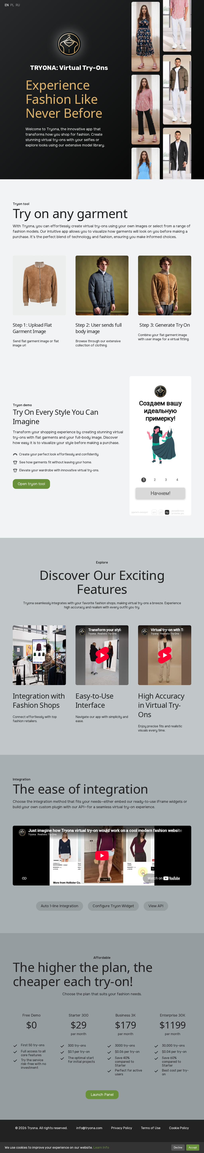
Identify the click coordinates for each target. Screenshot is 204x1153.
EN (7, 5)
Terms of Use (150, 1128)
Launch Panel (102, 1094)
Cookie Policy (179, 1128)
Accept (193, 1147)
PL (12, 5)
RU (18, 5)
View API (155, 906)
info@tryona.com (89, 1128)
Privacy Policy (121, 1128)
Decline (178, 1147)
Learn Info (101, 1147)
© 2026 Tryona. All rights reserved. (41, 1128)
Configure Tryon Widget (113, 906)
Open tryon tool (31, 484)
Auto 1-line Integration (59, 906)
